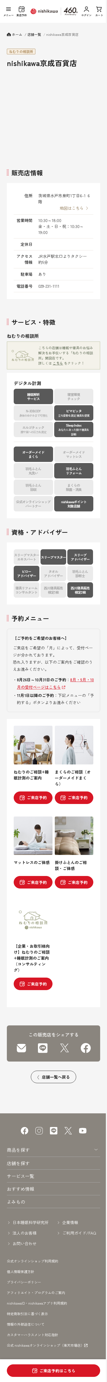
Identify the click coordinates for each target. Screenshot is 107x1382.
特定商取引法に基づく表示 (27, 1313)
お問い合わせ (25, 1243)
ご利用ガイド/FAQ (79, 1233)
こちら (58, 363)
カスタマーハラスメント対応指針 (32, 1334)
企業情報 (70, 1222)
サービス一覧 (20, 1176)
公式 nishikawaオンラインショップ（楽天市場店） (45, 1345)
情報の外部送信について (26, 1324)
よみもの (16, 1201)
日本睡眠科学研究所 (31, 1222)
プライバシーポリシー (24, 1282)
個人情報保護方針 (20, 1271)
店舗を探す (18, 1163)
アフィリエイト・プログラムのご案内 (36, 1292)
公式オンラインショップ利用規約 (32, 1260)
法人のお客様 (25, 1233)
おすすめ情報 (20, 1188)
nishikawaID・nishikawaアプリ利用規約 (37, 1303)
